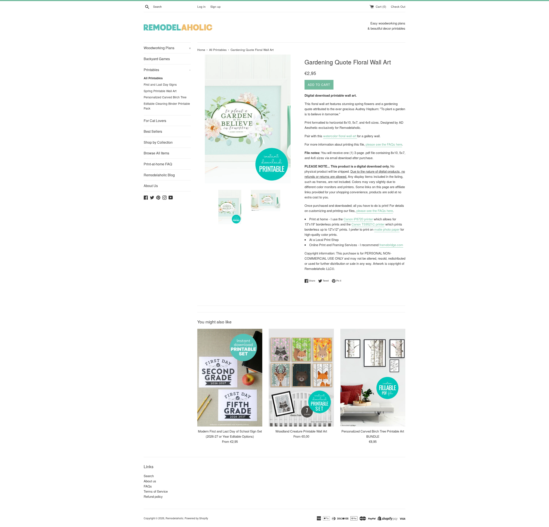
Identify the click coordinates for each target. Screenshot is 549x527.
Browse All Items (156, 153)
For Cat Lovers (155, 120)
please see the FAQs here (384, 144)
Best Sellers (153, 131)
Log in (201, 7)
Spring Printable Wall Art (160, 91)
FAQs (148, 486)
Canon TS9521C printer (368, 224)
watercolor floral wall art (340, 136)
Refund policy (153, 496)
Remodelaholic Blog (159, 174)
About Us (151, 185)
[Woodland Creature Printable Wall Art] (301, 377)
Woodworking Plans (167, 47)
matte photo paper (387, 229)
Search (149, 476)
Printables (167, 69)
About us (150, 481)
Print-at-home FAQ (158, 163)
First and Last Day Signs (160, 84)
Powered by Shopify (196, 518)
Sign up (215, 7)
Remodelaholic (174, 518)
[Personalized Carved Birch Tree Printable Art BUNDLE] (372, 377)
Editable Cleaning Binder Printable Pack (167, 105)
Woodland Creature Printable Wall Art (301, 431)
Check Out (398, 7)
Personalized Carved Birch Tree (165, 97)
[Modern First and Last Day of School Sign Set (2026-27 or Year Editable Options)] (229, 377)
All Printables (153, 78)
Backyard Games (157, 58)
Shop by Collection (158, 142)
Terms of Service (156, 491)
